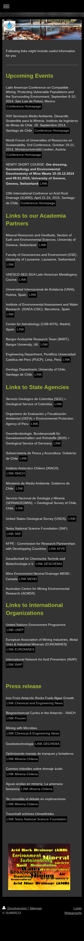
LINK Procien (16, 718)
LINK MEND (28, 579)
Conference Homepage (24, 106)
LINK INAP (14, 664)
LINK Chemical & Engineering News (33, 733)
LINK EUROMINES (20, 649)
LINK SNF (14, 534)
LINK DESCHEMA (49, 564)
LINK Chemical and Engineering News (35, 703)
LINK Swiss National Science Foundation (36, 819)
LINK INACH (16, 473)
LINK (43, 183)
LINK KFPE (57, 549)
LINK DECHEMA (47, 744)
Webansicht (73, 913)
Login (78, 908)
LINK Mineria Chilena (22, 759)
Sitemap (36, 908)
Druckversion (17, 908)
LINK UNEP (15, 630)
